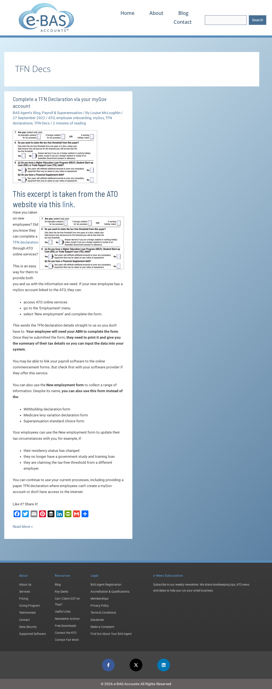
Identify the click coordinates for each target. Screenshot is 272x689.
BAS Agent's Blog (27, 113)
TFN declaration (25, 242)
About (156, 13)
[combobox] (226, 20)
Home (127, 13)
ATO (51, 118)
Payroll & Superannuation (62, 113)
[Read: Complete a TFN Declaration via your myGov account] (55, 156)
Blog (183, 13)
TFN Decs (42, 123)
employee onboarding (73, 118)
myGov (98, 118)
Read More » (23, 526)
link (67, 204)
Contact (183, 21)
